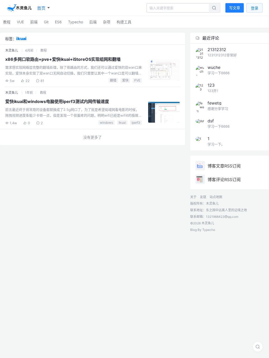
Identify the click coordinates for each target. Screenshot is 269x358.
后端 (93, 22)
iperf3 (136, 122)
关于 (193, 197)
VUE (20, 22)
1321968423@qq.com (222, 217)
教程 (7, 22)
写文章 (234, 8)
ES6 (58, 22)
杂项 (106, 22)
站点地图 (216, 197)
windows (106, 122)
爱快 (125, 80)
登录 (254, 8)
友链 (203, 197)
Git (46, 22)
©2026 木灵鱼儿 (202, 223)
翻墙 (113, 80)
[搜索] (257, 346)
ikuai (122, 122)
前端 (34, 22)
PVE (137, 80)
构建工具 (124, 22)
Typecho (75, 22)
